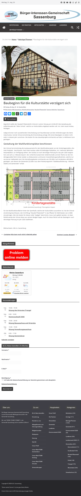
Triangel (70, 464)
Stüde (69, 460)
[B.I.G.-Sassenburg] (40, 10)
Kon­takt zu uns (36, 421)
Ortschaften (69, 444)
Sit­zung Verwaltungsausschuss (20, 329)
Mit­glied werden (36, 430)
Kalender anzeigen (8, 340)
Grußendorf (71, 451)
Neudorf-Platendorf (22, 98)
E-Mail (4, 369)
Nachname (6, 359)
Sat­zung (34, 438)
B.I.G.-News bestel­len (38, 413)
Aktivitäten (69, 413)
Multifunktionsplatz (28, 109)
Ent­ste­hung (14, 25)
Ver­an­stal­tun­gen (37, 467)
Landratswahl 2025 (71, 440)
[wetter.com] (7, 293)
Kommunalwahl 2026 (72, 430)
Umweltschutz (70, 472)
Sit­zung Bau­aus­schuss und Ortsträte (22, 323)
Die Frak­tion (26, 25)
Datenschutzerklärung (9, 384)
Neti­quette (35, 434)
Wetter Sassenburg (16, 273)
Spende (34, 442)
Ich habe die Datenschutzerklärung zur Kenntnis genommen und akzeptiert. (30, 380)
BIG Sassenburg (17, 109)
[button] (45, 25)
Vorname (5, 350)
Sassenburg (60, 109)
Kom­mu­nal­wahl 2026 (16, 317)
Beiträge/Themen (15, 30)
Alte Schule (8, 109)
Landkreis (68, 436)
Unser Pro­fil (35, 446)
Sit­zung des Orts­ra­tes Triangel (20, 310)
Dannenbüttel (72, 447)
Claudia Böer (22, 107)
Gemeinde (52, 25)
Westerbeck (71, 468)
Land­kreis (63, 25)
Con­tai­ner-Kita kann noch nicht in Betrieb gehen (20, 234)
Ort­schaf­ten (39, 25)
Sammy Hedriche (52, 109)
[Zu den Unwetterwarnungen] (8, 281)
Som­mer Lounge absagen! (66, 235)
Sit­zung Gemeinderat (16, 336)
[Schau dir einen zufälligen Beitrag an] (77, 27)
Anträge (68, 417)
